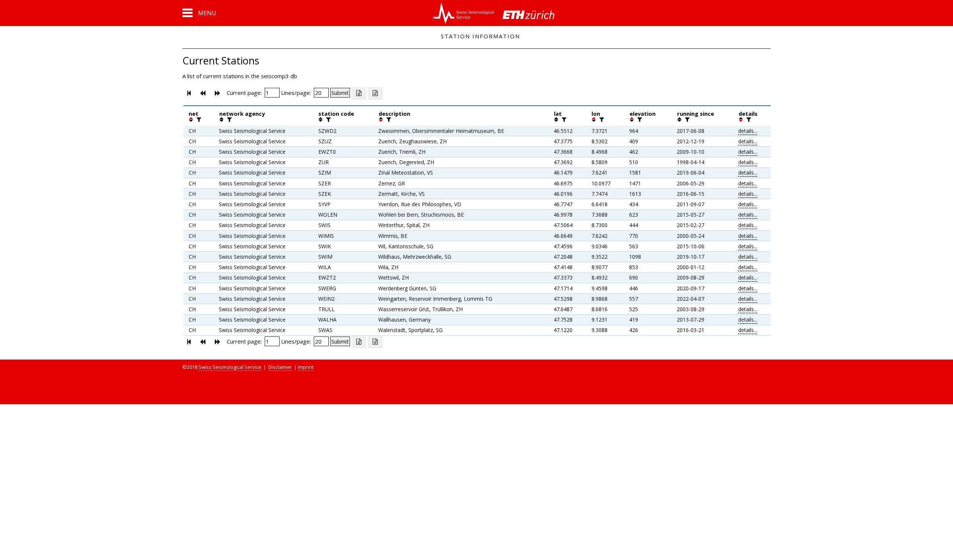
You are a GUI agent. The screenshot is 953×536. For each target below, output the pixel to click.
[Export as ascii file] (375, 93)
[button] (199, 13)
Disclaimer (280, 367)
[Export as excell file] (358, 93)
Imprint (305, 367)
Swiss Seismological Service (229, 367)
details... (747, 130)
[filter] (198, 119)
